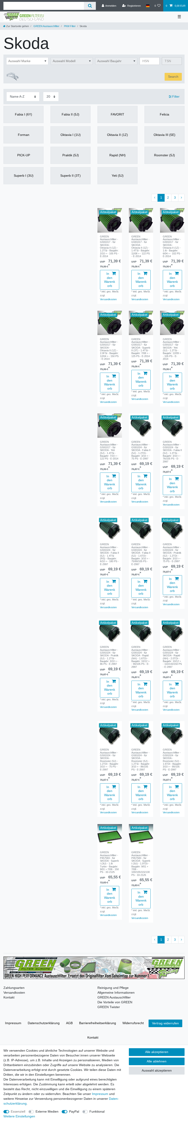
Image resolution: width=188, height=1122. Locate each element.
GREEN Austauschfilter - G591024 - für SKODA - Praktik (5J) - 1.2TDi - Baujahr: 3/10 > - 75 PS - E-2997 (172, 553)
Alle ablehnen (156, 1061)
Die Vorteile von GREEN (114, 1002)
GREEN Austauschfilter (46, 26)
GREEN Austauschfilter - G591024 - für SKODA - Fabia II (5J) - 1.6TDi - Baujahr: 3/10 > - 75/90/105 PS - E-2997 (140, 554)
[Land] (147, 5)
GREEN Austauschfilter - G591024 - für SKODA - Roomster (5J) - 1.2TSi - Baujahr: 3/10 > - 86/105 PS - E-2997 (140, 759)
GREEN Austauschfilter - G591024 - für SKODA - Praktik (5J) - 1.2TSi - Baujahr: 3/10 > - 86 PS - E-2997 (109, 655)
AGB (69, 1023)
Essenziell (18, 1111)
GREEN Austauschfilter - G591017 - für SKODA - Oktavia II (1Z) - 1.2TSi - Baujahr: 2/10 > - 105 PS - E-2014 (109, 246)
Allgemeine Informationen (116, 992)
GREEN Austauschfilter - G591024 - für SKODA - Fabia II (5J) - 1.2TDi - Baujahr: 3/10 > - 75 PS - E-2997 (140, 450)
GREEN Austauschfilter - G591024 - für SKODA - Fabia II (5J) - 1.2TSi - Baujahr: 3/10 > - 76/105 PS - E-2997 (172, 451)
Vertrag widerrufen (165, 1023)
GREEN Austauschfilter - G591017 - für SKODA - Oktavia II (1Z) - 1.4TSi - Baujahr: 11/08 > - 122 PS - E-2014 (140, 246)
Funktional (97, 1111)
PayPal (74, 1111)
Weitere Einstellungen (19, 1116)
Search (173, 76)
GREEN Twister (108, 1007)
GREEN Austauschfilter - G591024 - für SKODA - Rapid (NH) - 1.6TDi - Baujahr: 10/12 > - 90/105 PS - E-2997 (140, 657)
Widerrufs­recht (133, 1023)
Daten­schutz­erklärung (44, 1023)
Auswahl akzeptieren (157, 1070)
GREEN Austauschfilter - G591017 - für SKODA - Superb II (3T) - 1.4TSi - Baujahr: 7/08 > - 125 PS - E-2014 (140, 348)
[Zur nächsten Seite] (181, 198)
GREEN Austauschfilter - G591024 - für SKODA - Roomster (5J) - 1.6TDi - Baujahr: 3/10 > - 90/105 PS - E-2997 (172, 759)
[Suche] (90, 6)
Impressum (13, 1023)
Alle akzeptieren (156, 1052)
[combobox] (27, 61)
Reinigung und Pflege (113, 988)
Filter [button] (176, 96)
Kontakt (8, 997)
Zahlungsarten (14, 988)
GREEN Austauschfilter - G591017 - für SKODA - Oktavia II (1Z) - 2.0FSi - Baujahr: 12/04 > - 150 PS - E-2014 (109, 349)
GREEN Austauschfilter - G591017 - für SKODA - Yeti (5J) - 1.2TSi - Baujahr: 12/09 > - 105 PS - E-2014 (172, 349)
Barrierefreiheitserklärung (97, 1023)
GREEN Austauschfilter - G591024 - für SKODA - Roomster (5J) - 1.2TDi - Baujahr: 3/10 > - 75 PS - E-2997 (109, 759)
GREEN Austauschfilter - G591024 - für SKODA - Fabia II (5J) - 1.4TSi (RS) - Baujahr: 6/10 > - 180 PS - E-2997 (109, 554)
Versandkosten (108, 299)
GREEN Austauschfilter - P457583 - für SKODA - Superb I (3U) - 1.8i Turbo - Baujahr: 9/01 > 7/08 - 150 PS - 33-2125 (109, 862)
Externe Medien (47, 1111)
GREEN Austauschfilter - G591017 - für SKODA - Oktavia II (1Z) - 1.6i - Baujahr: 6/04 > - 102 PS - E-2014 (172, 246)
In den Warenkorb (109, 280)
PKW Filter (69, 26)
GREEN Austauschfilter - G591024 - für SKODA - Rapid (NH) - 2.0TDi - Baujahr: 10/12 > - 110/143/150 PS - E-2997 (172, 657)
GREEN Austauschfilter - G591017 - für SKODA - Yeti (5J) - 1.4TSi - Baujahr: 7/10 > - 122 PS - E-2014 (109, 450)
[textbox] (27, 61)
